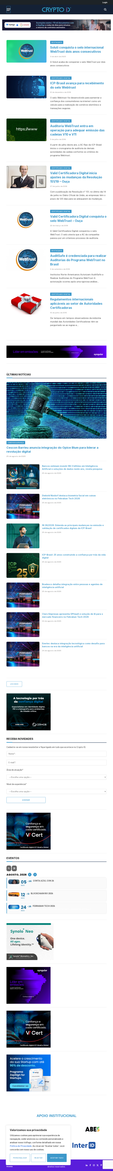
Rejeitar (38, 1158)
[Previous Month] (29, 874)
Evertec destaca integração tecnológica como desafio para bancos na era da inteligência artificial (73, 645)
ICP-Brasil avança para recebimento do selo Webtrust (77, 85)
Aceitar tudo (56, 1158)
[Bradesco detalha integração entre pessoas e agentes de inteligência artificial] (22, 595)
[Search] (105, 9)
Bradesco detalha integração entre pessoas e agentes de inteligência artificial (72, 585)
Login (104, 2)
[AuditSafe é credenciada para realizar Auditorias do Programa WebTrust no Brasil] (26, 259)
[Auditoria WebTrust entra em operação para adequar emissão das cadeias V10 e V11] (26, 130)
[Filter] (14, 868)
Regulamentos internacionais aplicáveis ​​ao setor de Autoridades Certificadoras (76, 303)
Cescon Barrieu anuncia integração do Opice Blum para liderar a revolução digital (52, 449)
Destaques (56, 42)
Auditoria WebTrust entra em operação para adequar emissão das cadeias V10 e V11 (77, 130)
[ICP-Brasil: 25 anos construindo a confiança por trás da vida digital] (22, 565)
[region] (38, 1145)
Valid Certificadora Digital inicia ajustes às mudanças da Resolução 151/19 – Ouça (76, 177)
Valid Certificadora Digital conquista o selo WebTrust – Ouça (78, 219)
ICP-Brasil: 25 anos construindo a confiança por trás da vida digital (74, 556)
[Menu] (8, 9)
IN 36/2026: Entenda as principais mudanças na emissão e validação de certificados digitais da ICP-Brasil (73, 526)
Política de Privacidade (21, 1146)
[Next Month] (35, 874)
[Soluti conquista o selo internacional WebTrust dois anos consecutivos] (26, 51)
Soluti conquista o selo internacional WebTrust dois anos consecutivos (77, 50)
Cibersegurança (16, 442)
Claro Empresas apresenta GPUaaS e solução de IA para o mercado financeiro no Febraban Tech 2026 (72, 615)
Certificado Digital (60, 78)
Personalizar (20, 1158)
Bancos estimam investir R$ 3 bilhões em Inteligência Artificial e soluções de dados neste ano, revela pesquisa (72, 467)
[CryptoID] (56, 9)
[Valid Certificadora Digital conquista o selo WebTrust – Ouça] (26, 220)
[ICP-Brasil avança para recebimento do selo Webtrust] (26, 87)
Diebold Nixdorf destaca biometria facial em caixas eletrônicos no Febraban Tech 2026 (69, 497)
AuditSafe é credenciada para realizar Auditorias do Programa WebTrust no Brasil (78, 260)
